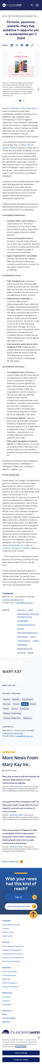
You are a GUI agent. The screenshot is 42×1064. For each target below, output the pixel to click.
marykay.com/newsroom (12, 599)
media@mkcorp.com (24, 603)
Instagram (16, 548)
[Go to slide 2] (24, 100)
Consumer (21, 652)
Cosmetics (21, 610)
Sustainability (22, 621)
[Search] (32, 5)
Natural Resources (24, 648)
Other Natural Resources (27, 633)
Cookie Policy (21, 1046)
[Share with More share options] (37, 45)
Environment (22, 637)
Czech (14, 709)
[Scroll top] (33, 914)
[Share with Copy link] (32, 45)
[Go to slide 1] (20, 100)
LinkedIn (25, 548)
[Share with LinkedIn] (12, 45)
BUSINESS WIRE (18, 108)
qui (20, 469)
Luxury (32, 637)
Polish (6, 709)
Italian (25, 704)
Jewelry (31, 652)
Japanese (27, 718)
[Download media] (38, 89)
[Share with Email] (27, 45)
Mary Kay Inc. (32, 108)
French (16, 704)
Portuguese (27, 699)
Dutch (33, 704)
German (6, 704)
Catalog (36, 641)
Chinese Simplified (11, 718)
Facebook (6, 548)
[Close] (39, 1038)
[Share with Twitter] (17, 45)
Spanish (15, 699)
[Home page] (11, 5)
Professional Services (26, 625)
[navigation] (37, 5)
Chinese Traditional (12, 713)
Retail (30, 610)
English (6, 699)
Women (20, 629)
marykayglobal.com (15, 545)
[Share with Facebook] (22, 45)
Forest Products (23, 641)
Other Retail (22, 644)
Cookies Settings (21, 1053)
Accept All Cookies (21, 1059)
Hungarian (24, 709)
